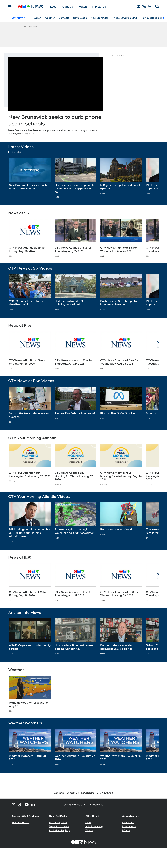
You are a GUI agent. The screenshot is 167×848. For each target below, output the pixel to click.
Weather (50, 18)
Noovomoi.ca (129, 826)
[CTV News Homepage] (30, 6)
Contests (64, 18)
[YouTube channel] (27, 804)
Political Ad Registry (59, 830)
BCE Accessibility (21, 822)
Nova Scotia (80, 18)
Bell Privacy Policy (58, 822)
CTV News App (105, 792)
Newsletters (87, 792)
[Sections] (10, 6)
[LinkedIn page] (33, 804)
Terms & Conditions (59, 826)
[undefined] (30, 176)
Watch (82, 6)
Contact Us (73, 792)
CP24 (88, 822)
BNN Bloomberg (94, 826)
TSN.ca (89, 830)
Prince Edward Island (124, 18)
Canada (67, 6)
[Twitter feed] (14, 804)
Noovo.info (128, 822)
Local (53, 6)
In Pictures (99, 6)
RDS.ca (126, 830)
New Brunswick (99, 18)
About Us (59, 792)
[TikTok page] (20, 804)
